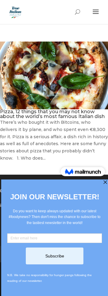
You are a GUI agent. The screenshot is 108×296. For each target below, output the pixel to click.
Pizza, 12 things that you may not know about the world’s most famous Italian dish (52, 114)
